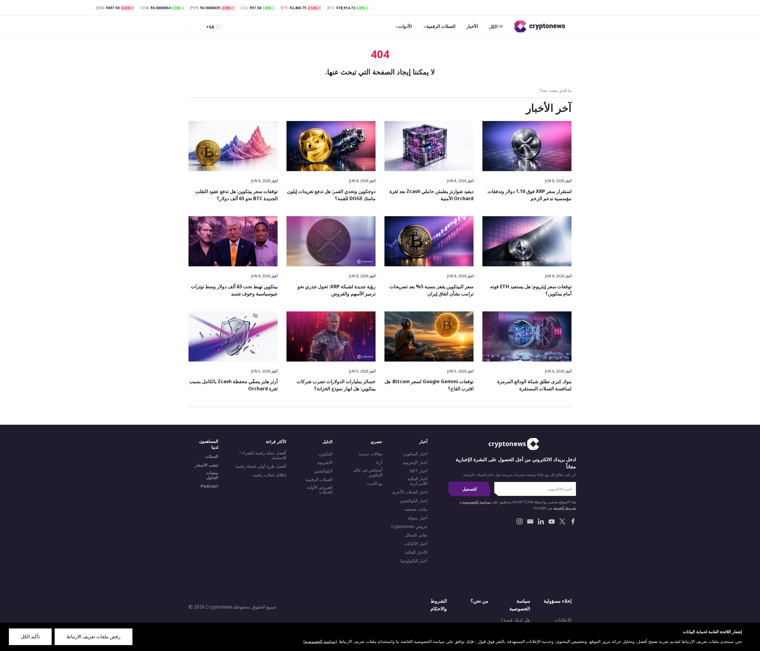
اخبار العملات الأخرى (410, 492)
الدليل (327, 441)
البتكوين (325, 453)
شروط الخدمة (564, 507)
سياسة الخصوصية (476, 501)
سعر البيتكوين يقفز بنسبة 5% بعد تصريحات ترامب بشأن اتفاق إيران (432, 290)
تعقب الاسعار (206, 465)
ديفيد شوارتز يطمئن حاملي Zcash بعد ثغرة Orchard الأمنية (432, 195)
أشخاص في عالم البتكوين (367, 472)
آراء (379, 462)
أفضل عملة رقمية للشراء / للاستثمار (262, 455)
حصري (376, 441)
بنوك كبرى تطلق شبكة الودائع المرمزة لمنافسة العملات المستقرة (534, 385)
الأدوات (405, 26)
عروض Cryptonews (409, 526)
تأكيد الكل (30, 636)
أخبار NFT (419, 471)
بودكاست (374, 483)
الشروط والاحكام (438, 605)
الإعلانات (563, 620)
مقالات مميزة (370, 453)
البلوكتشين (323, 471)
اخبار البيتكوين (415, 453)
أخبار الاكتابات (416, 543)
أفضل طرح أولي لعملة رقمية (260, 466)
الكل (493, 26)
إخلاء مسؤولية (557, 601)
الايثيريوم (324, 462)
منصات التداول (212, 475)
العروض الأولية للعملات (319, 489)
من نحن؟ (479, 601)
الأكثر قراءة (276, 441)
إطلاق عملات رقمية (269, 474)
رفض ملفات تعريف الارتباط (93, 636)
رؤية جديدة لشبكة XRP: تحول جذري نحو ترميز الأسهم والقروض (336, 290)
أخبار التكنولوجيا (414, 560)
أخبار (567, 181)
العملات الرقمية (440, 26)
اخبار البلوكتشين (414, 500)
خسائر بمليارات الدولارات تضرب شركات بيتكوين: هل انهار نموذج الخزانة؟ (336, 385)
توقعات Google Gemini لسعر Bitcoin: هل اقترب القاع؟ (429, 385)
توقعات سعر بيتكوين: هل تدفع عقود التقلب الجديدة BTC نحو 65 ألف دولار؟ (236, 195)
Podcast (209, 486)
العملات (211, 456)
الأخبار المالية (416, 552)
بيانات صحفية (416, 509)
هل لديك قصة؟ (515, 620)
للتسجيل (469, 489)
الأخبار (472, 26)
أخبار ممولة (418, 517)
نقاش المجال (416, 535)
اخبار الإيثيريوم (415, 462)
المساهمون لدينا (208, 444)
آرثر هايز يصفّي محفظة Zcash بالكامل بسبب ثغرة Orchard (233, 385)
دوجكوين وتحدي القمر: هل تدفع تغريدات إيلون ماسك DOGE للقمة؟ (331, 195)
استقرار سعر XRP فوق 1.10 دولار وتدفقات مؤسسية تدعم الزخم (529, 195)
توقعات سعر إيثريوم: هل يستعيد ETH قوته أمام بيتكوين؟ (530, 290)
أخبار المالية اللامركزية (417, 481)
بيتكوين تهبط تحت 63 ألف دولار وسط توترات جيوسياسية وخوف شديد (234, 290)
